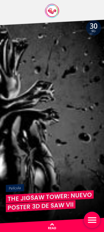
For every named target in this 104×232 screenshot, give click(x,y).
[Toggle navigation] (92, 220)
